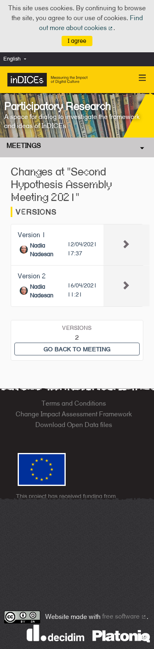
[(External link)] (121, 636)
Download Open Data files (73, 425)
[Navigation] (142, 78)
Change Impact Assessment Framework (74, 414)
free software (124, 616)
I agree (77, 40)
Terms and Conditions (73, 403)
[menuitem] (16, 59)
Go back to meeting (77, 349)
